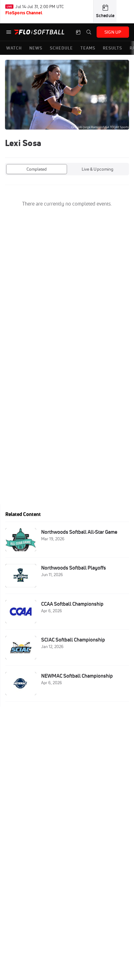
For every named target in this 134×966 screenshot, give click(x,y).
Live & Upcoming (98, 169)
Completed (36, 169)
